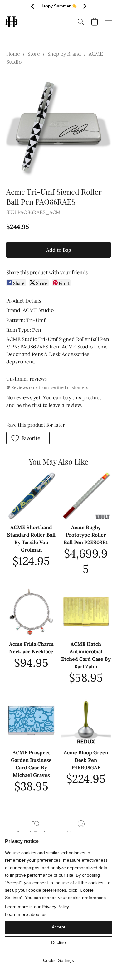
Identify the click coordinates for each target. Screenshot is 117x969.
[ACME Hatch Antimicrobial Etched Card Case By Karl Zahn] (86, 611)
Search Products (36, 833)
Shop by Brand (64, 54)
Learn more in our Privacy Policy (37, 906)
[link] (58, 958)
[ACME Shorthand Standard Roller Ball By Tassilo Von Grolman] (31, 495)
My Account (81, 833)
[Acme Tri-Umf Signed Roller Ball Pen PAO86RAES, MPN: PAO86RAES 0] (58, 125)
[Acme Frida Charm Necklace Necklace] (31, 611)
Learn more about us (25, 914)
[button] (11, 21)
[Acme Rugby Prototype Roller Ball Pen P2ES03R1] (86, 495)
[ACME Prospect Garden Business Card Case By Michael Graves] (31, 720)
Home (13, 54)
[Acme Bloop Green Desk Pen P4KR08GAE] (86, 720)
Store (33, 54)
